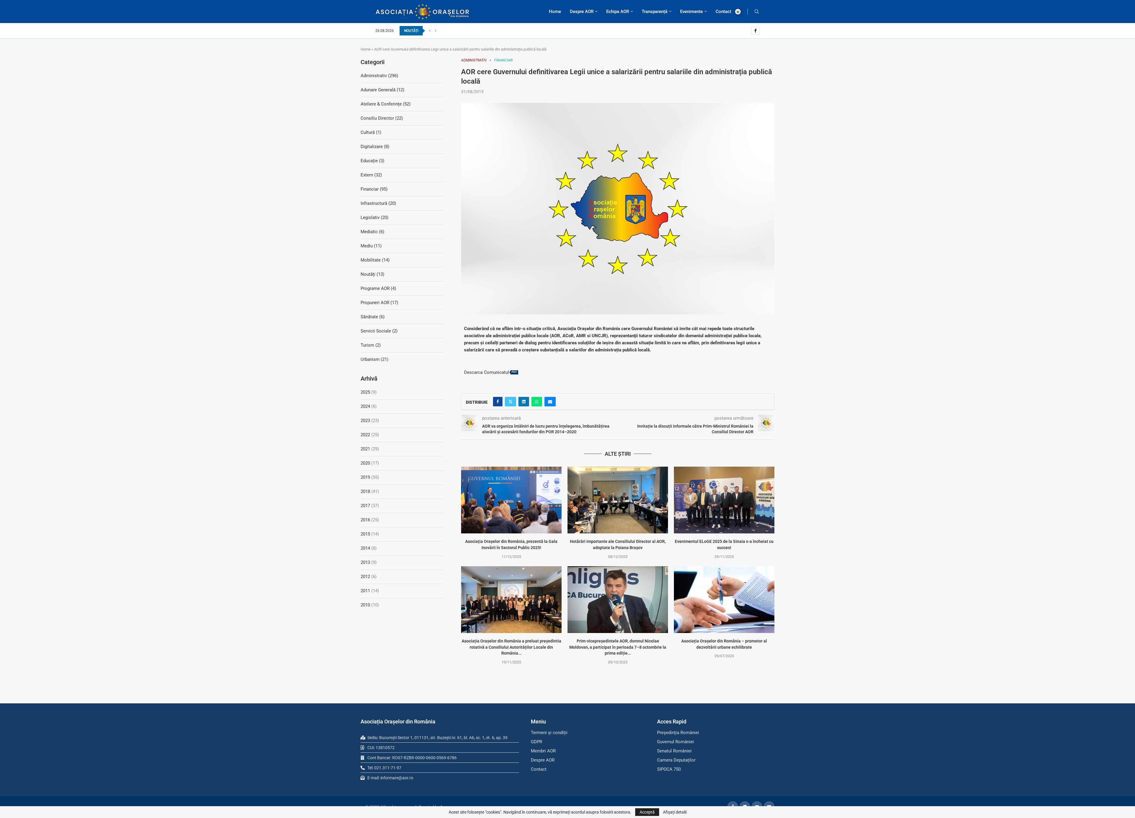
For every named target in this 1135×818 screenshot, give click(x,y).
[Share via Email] (550, 401)
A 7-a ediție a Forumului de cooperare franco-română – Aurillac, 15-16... (496, 31)
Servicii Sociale (379, 331)
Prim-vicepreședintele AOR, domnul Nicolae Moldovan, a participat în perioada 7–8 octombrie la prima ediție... (617, 647)
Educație (372, 160)
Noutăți (372, 274)
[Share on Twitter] (510, 401)
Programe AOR (378, 288)
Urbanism (374, 359)
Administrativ (379, 75)
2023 (365, 420)
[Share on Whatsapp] (536, 401)
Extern (371, 175)
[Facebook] (755, 31)
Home (555, 11)
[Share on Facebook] (497, 401)
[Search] (757, 11)
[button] (429, 30)
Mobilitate (375, 260)
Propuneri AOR (379, 302)
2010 (365, 605)
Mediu (371, 246)
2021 (365, 449)
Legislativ (374, 217)
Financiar (374, 189)
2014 (365, 548)
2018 (365, 491)
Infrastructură (378, 203)
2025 (365, 392)
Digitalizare (375, 146)
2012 (365, 576)
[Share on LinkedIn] (523, 401)
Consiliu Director (382, 118)
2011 (365, 590)
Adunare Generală (382, 89)
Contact (723, 11)
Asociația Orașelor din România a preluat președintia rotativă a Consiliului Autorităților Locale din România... (511, 647)
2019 (365, 477)
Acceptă (647, 812)
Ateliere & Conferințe (386, 104)
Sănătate (373, 316)
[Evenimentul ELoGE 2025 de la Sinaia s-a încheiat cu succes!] (724, 500)
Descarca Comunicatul (486, 372)
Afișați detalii (675, 812)
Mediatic (372, 231)
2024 (365, 406)
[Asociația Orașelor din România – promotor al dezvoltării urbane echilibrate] (724, 599)
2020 (365, 463)
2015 (365, 534)
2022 (365, 434)
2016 (365, 519)
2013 (365, 562)
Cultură (371, 132)
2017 (365, 505)
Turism (371, 345)
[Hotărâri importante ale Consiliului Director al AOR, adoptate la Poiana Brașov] (618, 500)
